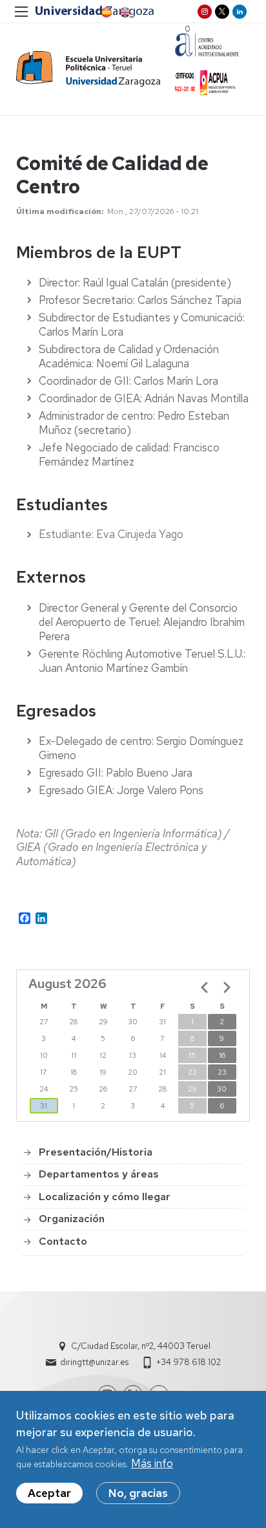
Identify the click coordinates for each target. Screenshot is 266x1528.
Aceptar (49, 1493)
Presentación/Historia (95, 1152)
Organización (72, 1218)
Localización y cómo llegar (104, 1196)
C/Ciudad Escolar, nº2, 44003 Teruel (140, 1345)
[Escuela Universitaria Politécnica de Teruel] (88, 69)
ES (105, 12)
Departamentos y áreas (99, 1174)
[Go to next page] (227, 987)
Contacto (63, 1241)
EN (124, 12)
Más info (152, 1463)
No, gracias (138, 1493)
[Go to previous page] (205, 987)
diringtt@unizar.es (94, 1362)
